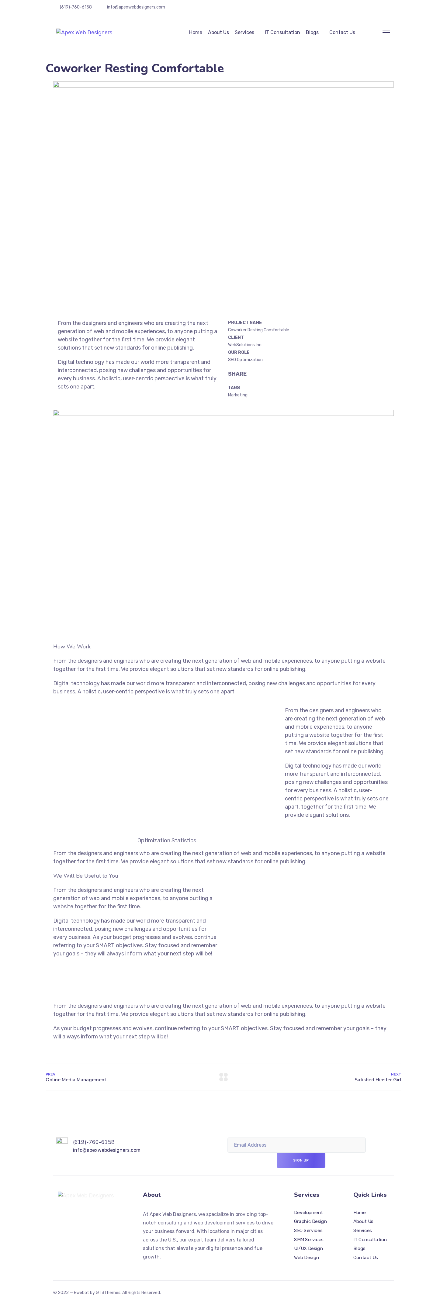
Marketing (238, 395)
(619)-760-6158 (76, 7)
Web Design (306, 1257)
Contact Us (342, 32)
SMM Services (309, 1239)
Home (195, 32)
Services (244, 32)
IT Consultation (282, 32)
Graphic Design (310, 1221)
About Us (218, 32)
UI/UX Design (308, 1248)
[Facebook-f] (90, 1217)
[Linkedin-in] (112, 1217)
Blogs (312, 32)
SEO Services (308, 1230)
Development (308, 1212)
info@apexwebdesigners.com (136, 7)
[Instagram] (101, 1217)
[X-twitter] (79, 1217)
